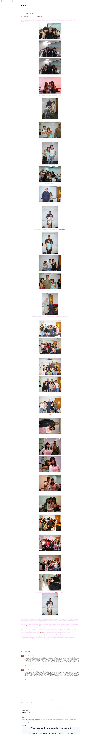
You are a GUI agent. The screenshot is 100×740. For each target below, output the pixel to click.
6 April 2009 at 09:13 (31, 669)
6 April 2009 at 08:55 (31, 655)
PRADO (25, 655)
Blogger (54, 736)
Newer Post (23, 700)
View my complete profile (26, 722)
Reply (25, 665)
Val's (23, 5)
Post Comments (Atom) (29, 702)
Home (52, 700)
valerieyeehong (26, 717)
